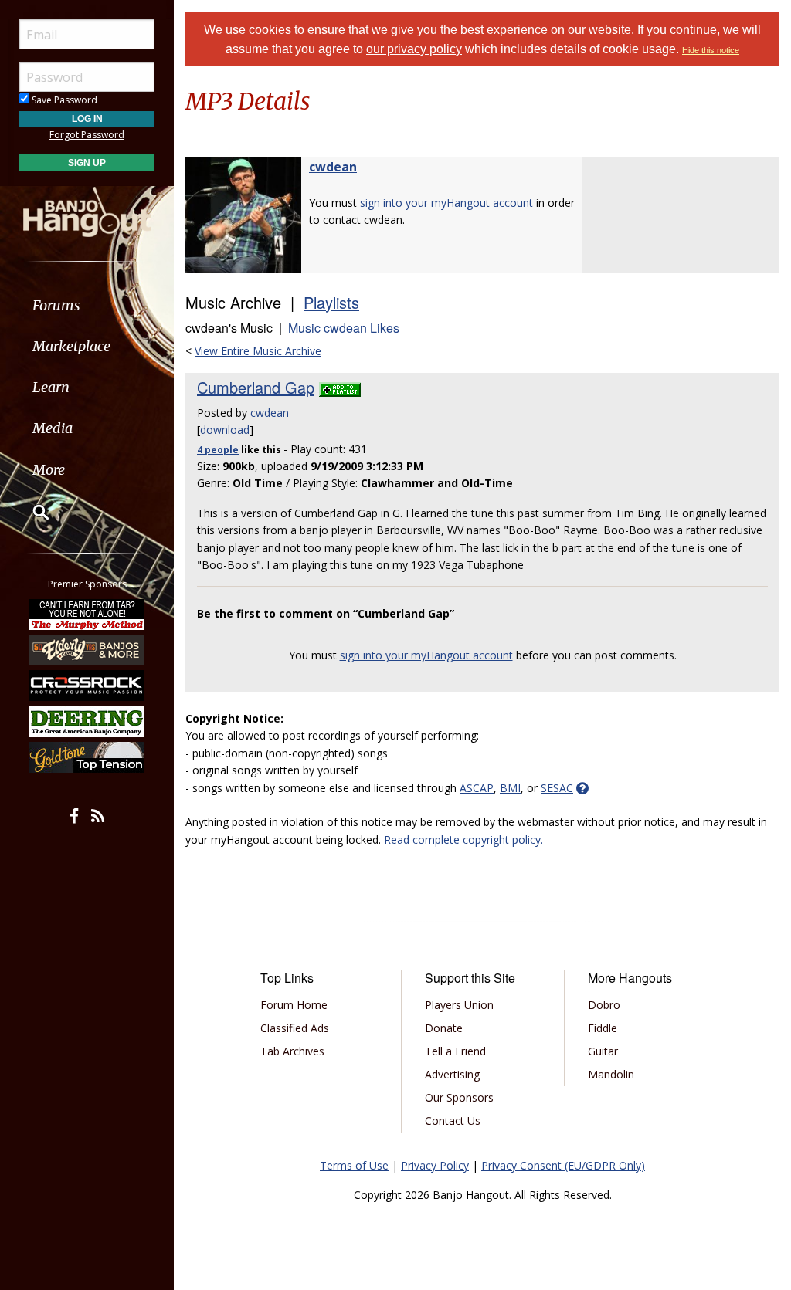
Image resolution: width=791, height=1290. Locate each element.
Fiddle (602, 1028)
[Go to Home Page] (87, 210)
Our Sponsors (459, 1097)
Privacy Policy (435, 1165)
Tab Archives (292, 1051)
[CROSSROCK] (87, 685)
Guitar (603, 1051)
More (48, 470)
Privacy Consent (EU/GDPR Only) (563, 1165)
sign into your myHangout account (446, 202)
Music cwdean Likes (343, 328)
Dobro (604, 1004)
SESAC (557, 787)
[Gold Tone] (87, 757)
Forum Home (294, 1004)
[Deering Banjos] (87, 722)
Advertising (452, 1074)
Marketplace (71, 346)
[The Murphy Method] (87, 613)
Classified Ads (294, 1028)
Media (52, 428)
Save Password (63, 100)
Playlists (331, 302)
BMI (510, 787)
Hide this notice (710, 50)
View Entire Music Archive (258, 351)
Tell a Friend (455, 1051)
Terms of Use (354, 1165)
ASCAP (477, 787)
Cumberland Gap (255, 387)
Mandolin (611, 1074)
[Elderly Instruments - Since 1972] (87, 650)
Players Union (459, 1004)
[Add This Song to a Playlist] (340, 387)
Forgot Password (86, 134)
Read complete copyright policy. (463, 839)
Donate (444, 1028)
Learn (51, 387)
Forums (56, 305)
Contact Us (452, 1120)
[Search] (31, 511)
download (225, 429)
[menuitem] (87, 305)
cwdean (333, 166)
